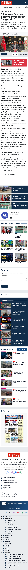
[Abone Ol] (23, 54)
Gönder (4, 286)
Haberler (3, 11)
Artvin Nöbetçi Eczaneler (9, 477)
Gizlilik (23, 493)
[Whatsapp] (20, 472)
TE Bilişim (18, 508)
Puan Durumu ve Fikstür (8, 484)
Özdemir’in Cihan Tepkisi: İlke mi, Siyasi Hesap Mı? (20, 249)
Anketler (8, 547)
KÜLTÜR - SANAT (13, 526)
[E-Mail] (11, 217)
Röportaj (8, 543)
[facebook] (5, 513)
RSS (5, 503)
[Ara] (23, 2)
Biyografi (8, 545)
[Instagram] (12, 472)
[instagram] (13, 513)
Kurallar (10, 493)
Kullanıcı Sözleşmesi (7, 494)
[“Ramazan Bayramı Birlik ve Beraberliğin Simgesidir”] (14, 44)
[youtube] (17, 513)
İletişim (4, 493)
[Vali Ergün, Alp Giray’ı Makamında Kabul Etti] (7, 229)
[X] (10, 472)
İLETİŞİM (10, 533)
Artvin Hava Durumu (8, 479)
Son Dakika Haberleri (8, 487)
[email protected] (13, 464)
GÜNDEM (18, 7)
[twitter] (9, 513)
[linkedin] (25, 513)
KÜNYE (10, 531)
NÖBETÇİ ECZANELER (14, 529)
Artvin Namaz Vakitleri (8, 480)
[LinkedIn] (15, 472)
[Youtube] (18, 472)
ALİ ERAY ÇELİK (14, 214)
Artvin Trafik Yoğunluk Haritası (10, 482)
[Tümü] (26, 295)
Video (7, 537)
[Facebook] (7, 472)
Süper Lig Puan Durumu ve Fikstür (17, 562)
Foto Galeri (8, 535)
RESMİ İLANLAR (12, 528)
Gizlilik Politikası (6, 496)
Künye (13, 496)
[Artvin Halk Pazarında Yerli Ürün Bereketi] (7, 243)
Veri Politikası (17, 494)
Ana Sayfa (8, 516)
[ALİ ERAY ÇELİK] (4, 215)
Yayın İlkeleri (17, 493)
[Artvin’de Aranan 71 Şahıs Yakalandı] (7, 257)
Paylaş (4, 54)
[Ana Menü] (25, 2)
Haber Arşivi (6, 488)
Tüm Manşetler (6, 485)
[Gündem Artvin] (6, 2)
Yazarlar (7, 539)
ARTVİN (11, 7)
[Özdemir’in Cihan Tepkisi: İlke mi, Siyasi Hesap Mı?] (21, 243)
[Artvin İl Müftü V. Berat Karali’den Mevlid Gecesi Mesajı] (21, 257)
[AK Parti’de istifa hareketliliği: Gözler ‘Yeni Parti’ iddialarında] (21, 229)
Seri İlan (7, 541)
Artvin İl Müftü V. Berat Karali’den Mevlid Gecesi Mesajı (20, 263)
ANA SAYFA (4, 7)
